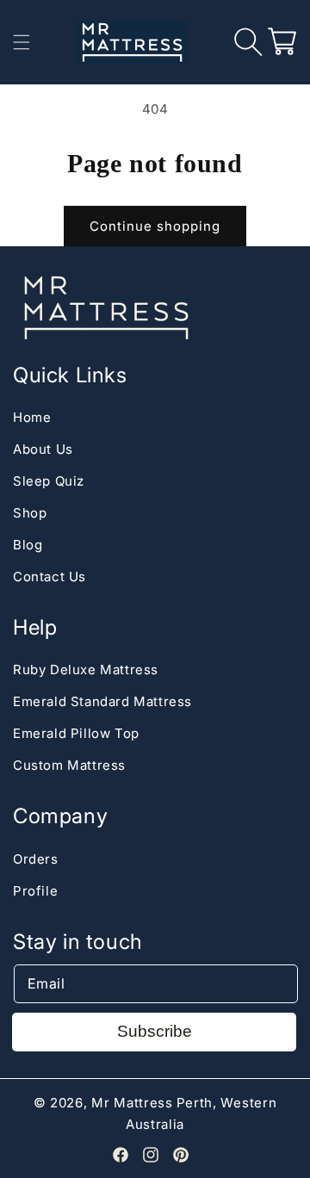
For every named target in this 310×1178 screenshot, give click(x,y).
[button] (21, 42)
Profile (35, 891)
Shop (29, 513)
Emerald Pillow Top (76, 733)
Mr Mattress (132, 1102)
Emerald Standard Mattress (102, 701)
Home (32, 417)
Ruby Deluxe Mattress (85, 669)
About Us (43, 449)
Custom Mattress (69, 765)
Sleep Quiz (48, 481)
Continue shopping (155, 226)
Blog (27, 544)
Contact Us (49, 576)
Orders (36, 859)
